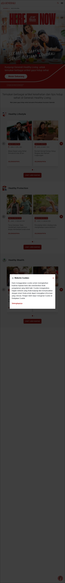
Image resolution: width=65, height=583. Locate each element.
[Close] (53, 278)
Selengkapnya (17, 303)
